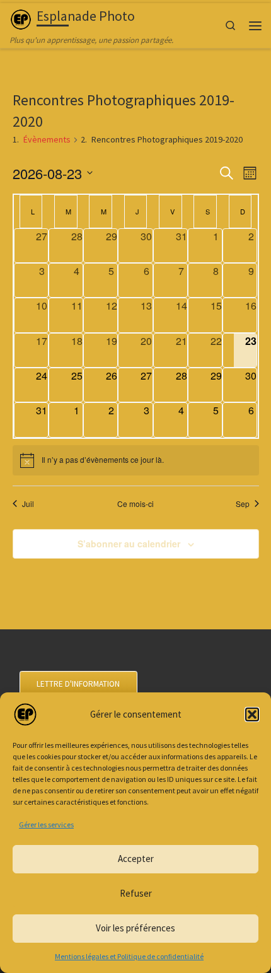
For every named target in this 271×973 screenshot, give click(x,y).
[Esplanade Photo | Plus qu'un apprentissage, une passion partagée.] (20, 17)
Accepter (136, 859)
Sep (243, 504)
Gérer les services (46, 824)
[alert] (136, 460)
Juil (28, 504)
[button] (252, 714)
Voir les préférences (135, 928)
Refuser (136, 893)
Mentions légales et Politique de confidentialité (129, 956)
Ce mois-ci (135, 504)
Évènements (47, 139)
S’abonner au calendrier (129, 543)
